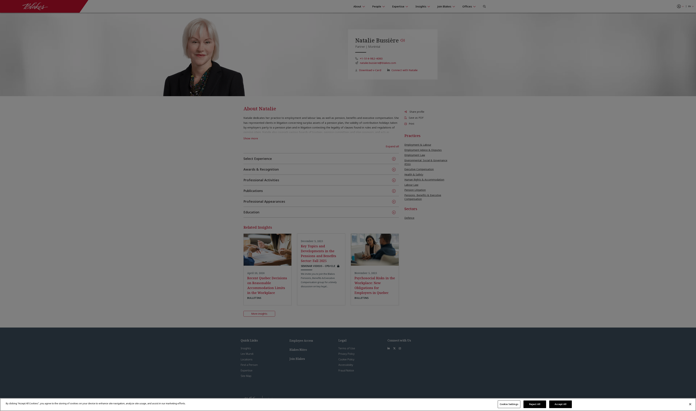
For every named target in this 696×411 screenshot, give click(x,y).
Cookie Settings (509, 404)
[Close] (690, 404)
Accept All (560, 404)
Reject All (534, 404)
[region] (348, 404)
